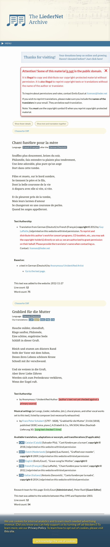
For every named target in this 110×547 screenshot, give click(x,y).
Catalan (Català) (33, 442)
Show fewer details (23, 124)
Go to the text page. (35, 271)
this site (9, 531)
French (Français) (33, 466)
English (29, 461)
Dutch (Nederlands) (35, 451)
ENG (42, 319)
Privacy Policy (37, 528)
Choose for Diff (22, 303)
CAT (31, 319)
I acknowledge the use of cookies (55, 541)
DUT (36, 319)
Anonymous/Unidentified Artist (67, 265)
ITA (52, 319)
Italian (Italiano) (32, 475)
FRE (48, 319)
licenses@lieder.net (97, 93)
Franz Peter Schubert (33, 421)
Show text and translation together (51, 124)
